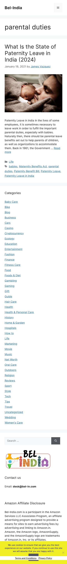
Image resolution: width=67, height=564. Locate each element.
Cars (7, 222)
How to (9, 333)
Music (8, 354)
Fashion (9, 254)
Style (8, 391)
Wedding (10, 417)
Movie (8, 349)
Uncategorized (14, 412)
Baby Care (11, 201)
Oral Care (11, 364)
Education (11, 243)
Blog (7, 212)
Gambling (11, 280)
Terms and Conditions (25, 558)
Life (11, 161)
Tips (7, 401)
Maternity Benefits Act (33, 166)
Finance (9, 259)
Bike (7, 207)
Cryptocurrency (14, 233)
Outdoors (10, 370)
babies (13, 166)
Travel (8, 406)
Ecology (9, 238)
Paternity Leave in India (19, 175)
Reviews (10, 380)
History (9, 317)
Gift (7, 291)
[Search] (55, 441)
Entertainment (13, 249)
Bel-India (13, 7)
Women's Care (14, 422)
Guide (8, 296)
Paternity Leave (50, 171)
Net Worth (11, 359)
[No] (63, 552)
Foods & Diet (13, 275)
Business (10, 217)
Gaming (9, 285)
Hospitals (10, 328)
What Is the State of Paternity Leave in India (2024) (30, 53)
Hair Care (11, 301)
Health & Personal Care (19, 312)
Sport (8, 385)
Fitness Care (12, 264)
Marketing (11, 343)
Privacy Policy (45, 558)
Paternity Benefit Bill (26, 171)
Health (9, 307)
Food (8, 270)
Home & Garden (15, 322)
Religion (9, 375)
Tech (8, 396)
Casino (9, 228)
